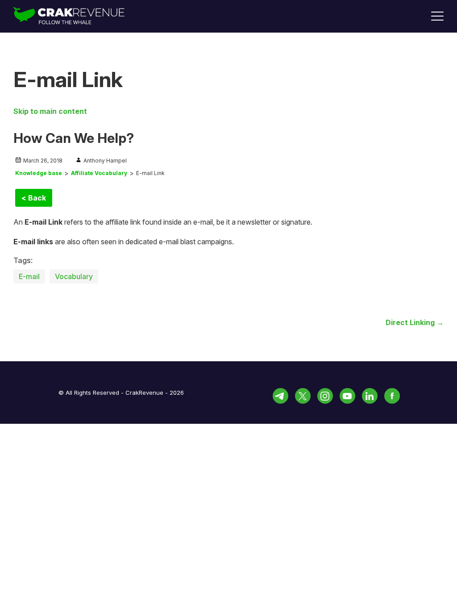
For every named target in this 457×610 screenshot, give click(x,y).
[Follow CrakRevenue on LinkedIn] (370, 396)
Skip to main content (50, 111)
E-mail (29, 276)
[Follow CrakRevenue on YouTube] (347, 396)
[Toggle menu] (437, 16)
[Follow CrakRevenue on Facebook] (392, 396)
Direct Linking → (415, 322)
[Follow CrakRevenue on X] (303, 396)
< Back (33, 197)
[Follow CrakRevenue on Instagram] (325, 396)
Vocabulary (74, 276)
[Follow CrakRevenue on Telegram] (280, 396)
